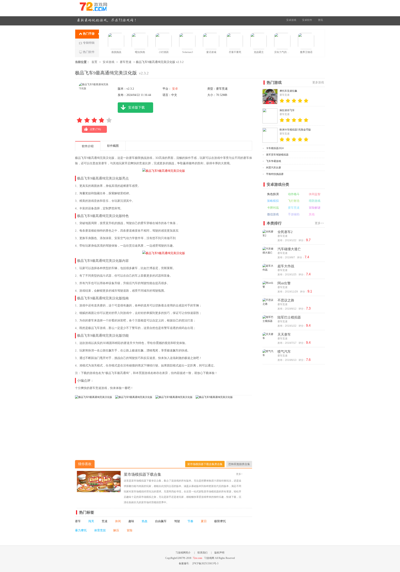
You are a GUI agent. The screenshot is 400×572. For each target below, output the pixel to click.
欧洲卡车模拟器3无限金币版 (295, 129)
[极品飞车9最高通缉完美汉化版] (93, 397)
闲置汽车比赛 (273, 167)
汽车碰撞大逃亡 (289, 249)
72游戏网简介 (183, 552)
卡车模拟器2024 (275, 148)
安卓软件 (307, 20)
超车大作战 (286, 266)
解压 (116, 530)
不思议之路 (286, 300)
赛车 (78, 521)
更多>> (319, 223)
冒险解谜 (314, 207)
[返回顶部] (335, 511)
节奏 (190, 521)
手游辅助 (294, 214)
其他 (312, 214)
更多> (239, 474)
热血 (145, 521)
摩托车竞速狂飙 (288, 90)
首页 (94, 62)
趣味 (131, 521)
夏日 (204, 521)
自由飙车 (161, 521)
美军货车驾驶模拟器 (277, 154)
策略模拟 (273, 200)
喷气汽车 (284, 351)
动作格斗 (294, 194)
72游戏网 (101, 8)
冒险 (129, 530)
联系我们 (203, 552)
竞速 (105, 521)
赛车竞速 (125, 62)
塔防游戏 (314, 200)
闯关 (91, 521)
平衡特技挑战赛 (275, 174)
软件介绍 (88, 146)
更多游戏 (318, 82)
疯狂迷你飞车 (287, 110)
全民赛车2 (285, 232)
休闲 (118, 521)
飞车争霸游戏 (273, 161)
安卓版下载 (136, 107)
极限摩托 (220, 521)
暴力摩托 (81, 530)
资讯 (320, 20)
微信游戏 (273, 214)
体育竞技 (100, 530)
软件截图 (113, 145)
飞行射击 (294, 200)
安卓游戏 (291, 20)
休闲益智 (314, 194)
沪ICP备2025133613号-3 (205, 563)
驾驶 (177, 521)
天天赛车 (284, 334)
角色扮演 (273, 194)
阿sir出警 (284, 283)
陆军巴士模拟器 (289, 317)
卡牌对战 (273, 207)
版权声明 (219, 552)
